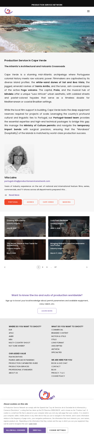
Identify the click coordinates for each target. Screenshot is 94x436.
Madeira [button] (67, 202)
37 (56, 267)
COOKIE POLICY (58, 376)
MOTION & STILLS (58, 336)
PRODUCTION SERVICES (19, 366)
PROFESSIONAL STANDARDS (20, 369)
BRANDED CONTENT (59, 333)
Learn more (33, 424)
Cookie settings (57, 430)
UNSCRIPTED (56, 345)
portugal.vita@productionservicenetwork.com (27, 181)
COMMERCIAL (57, 329)
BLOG (53, 369)
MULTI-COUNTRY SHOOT (19, 342)
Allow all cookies (15, 430)
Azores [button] (30, 202)
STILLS (54, 339)
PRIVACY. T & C (58, 373)
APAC (11, 333)
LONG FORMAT (57, 342)
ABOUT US (13, 373)
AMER (11, 336)
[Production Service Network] (8, 11)
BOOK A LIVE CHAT (59, 363)
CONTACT (55, 366)
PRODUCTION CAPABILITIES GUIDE (23, 363)
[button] (88, 11)
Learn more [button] (47, 311)
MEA (10, 339)
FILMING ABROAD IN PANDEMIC (22, 360)
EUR (10, 329)
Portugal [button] (13, 202)
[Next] (86, 268)
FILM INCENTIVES (16, 356)
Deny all (37, 430)
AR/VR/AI (55, 349)
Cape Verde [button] (48, 202)
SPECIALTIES (56, 352)
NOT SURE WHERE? (17, 345)
